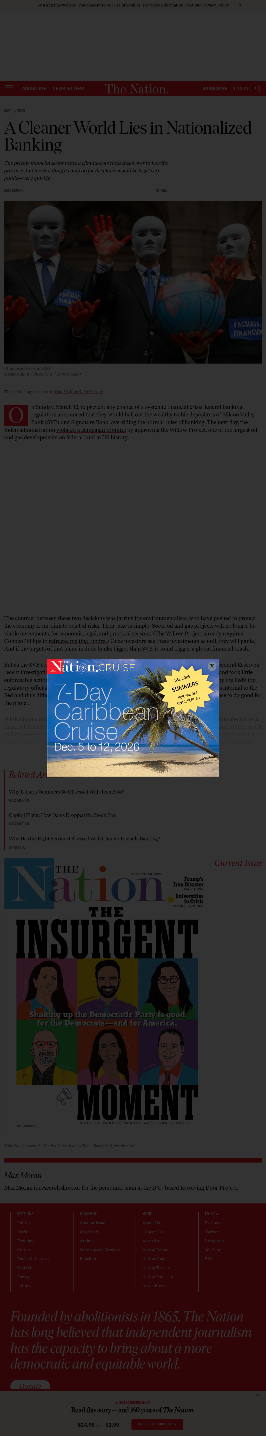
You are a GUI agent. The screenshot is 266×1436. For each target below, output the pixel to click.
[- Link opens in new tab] (133, 718)
